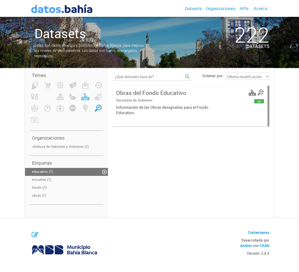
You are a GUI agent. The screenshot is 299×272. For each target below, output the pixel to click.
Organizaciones (220, 8)
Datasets (193, 8)
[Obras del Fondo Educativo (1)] (85, 99)
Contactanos (258, 232)
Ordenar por (212, 75)
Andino (246, 245)
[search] (187, 77)
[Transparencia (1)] (98, 110)
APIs (244, 8)
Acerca (260, 8)
